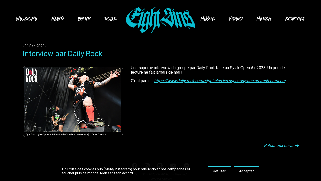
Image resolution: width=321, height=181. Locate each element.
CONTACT (295, 19)
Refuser (219, 171)
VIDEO (236, 19)
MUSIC (208, 19)
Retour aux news (278, 145)
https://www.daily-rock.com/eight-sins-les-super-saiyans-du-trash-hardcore (219, 80)
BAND (84, 19)
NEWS (57, 19)
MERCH (264, 19)
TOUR (110, 19)
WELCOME (26, 19)
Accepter (246, 171)
